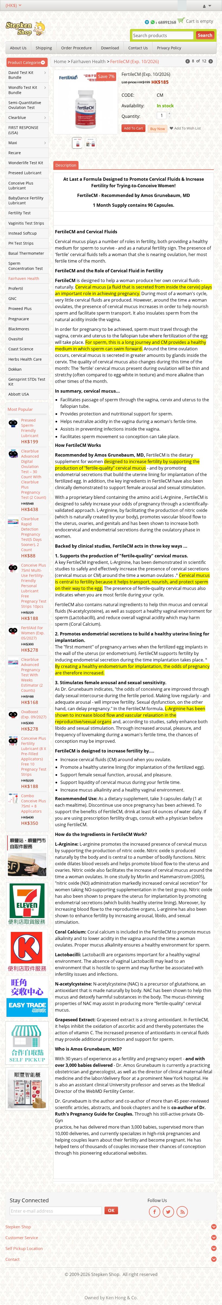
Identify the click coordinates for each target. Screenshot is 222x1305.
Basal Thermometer (26, 253)
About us (18, 47)
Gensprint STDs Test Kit (26, 382)
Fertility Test (19, 213)
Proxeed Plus (20, 308)
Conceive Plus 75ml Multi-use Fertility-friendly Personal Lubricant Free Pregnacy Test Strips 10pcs (33, 586)
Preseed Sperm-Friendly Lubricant (29, 428)
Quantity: (131, 116)
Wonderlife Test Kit (25, 162)
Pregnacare (18, 318)
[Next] (210, 62)
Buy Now (157, 128)
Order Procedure (76, 47)
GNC (12, 298)
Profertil (15, 288)
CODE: (128, 95)
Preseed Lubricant (24, 172)
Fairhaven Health (23, 278)
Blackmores (18, 329)
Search (205, 35)
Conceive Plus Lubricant (20, 185)
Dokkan (15, 369)
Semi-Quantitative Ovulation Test (24, 105)
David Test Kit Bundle (20, 75)
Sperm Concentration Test (25, 266)
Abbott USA (18, 394)
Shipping (44, 47)
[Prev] (187, 62)
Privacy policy (169, 47)
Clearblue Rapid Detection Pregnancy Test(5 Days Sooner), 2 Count (31, 534)
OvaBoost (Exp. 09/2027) (33, 714)
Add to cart (133, 128)
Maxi (12, 142)
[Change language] (182, 5)
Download (110, 47)
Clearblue (17, 117)
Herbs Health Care (25, 359)
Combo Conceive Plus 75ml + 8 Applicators (33, 803)
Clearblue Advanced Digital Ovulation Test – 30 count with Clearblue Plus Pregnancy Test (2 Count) (33, 474)
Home (60, 61)
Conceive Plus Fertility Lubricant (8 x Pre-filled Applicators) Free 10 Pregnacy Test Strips (33, 756)
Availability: (133, 106)
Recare (14, 152)
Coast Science (20, 349)
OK (111, 1210)
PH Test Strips (21, 243)
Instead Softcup (22, 233)
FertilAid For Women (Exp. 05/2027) (33, 633)
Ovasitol (15, 339)
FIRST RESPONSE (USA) (23, 130)
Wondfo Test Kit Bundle (22, 90)
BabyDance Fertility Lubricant (25, 200)
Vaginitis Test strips (26, 223)
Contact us (138, 47)
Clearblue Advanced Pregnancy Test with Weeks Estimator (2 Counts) (32, 675)
